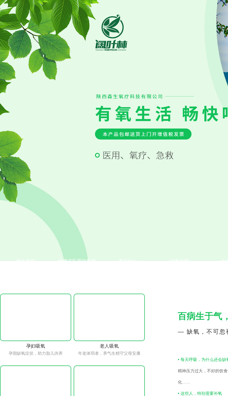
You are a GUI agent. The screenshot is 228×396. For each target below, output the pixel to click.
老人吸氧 (109, 346)
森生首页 (25, 261)
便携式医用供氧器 (77, 261)
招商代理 (179, 261)
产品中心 (127, 261)
